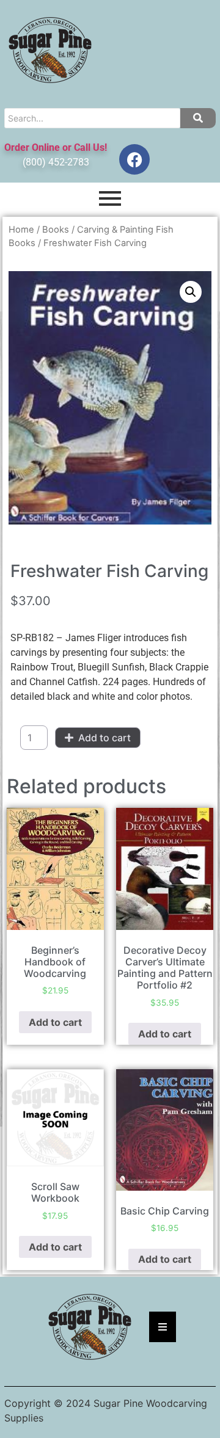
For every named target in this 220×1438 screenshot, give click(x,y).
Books (55, 229)
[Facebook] (134, 159)
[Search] (198, 118)
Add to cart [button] (55, 1022)
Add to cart (104, 738)
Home (21, 229)
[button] (191, 292)
